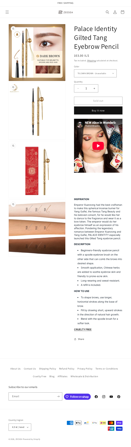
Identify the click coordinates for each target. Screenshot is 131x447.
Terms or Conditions (107, 368)
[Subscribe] (58, 396)
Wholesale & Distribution (84, 376)
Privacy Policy (84, 368)
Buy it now (98, 110)
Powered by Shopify (31, 439)
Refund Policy (66, 368)
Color (76, 66)
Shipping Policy (47, 368)
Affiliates (62, 376)
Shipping (91, 60)
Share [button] (81, 339)
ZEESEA (19, 439)
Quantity (78, 81)
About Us (15, 368)
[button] (7, 12)
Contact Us (30, 368)
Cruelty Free (39, 376)
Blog (51, 376)
